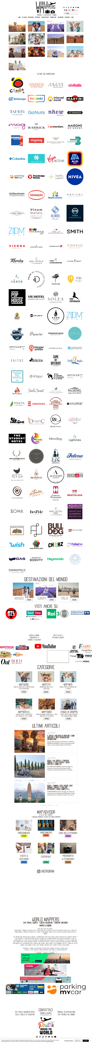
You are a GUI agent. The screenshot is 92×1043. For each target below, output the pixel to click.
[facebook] (66, 7)
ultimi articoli (46, 726)
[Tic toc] (69, 7)
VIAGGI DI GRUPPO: (69, 712)
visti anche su (46, 606)
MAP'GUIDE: (24, 684)
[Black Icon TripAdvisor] (76, 7)
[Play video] (34, 627)
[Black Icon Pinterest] (71, 7)
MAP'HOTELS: (24, 712)
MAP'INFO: (68, 684)
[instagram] (64, 7)
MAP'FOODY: (47, 712)
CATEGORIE (46, 667)
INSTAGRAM (47, 871)
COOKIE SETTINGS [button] (68, 1040)
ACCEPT (86, 1040)
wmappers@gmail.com (46, 1015)
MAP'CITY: (46, 684)
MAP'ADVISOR (46, 812)
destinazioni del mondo (45, 579)
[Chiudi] (90, 1041)
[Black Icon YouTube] (78, 7)
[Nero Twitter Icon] (73, 7)
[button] (53, 17)
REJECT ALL (78, 1040)
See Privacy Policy (50, 1041)
